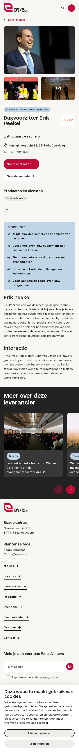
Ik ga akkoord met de (34, 677)
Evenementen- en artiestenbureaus (27, 109)
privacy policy (49, 677)
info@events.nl (17, 554)
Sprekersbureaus (16, 198)
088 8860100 (15, 550)
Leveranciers (16, 19)
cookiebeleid (39, 723)
